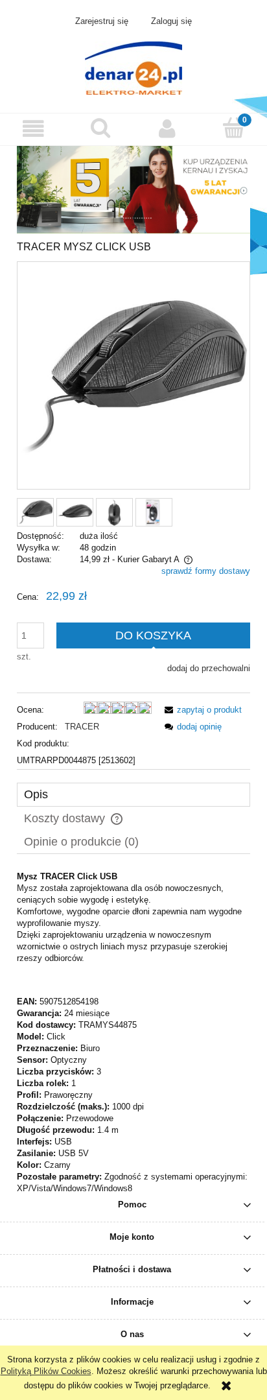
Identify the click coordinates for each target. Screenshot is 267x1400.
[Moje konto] (167, 128)
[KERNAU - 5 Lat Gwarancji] (133, 189)
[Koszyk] (233, 127)
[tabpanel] (133, 1032)
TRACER (82, 726)
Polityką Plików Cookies (46, 1371)
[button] (33, 128)
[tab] (133, 795)
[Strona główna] (133, 67)
